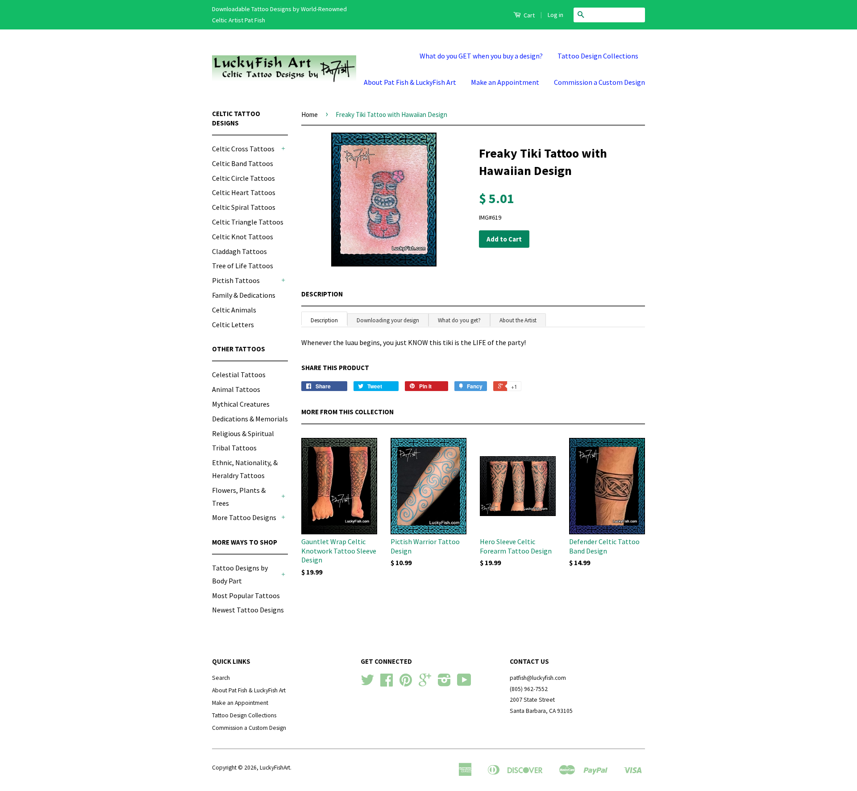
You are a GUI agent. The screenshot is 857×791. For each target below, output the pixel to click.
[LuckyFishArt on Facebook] (386, 683)
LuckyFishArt (275, 767)
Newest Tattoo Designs (248, 609)
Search (221, 678)
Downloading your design (388, 320)
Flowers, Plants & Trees (239, 497)
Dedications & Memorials (250, 418)
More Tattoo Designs (244, 517)
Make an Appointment (505, 82)
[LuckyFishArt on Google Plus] (425, 683)
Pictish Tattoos (236, 280)
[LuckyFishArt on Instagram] (444, 683)
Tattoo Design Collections (597, 55)
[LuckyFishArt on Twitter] (367, 683)
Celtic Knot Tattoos (242, 236)
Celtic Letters (233, 324)
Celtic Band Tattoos (242, 163)
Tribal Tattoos (234, 447)
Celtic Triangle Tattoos (247, 221)
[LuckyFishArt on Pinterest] (405, 683)
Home (309, 114)
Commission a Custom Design (599, 82)
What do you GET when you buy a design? (481, 55)
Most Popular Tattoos (246, 595)
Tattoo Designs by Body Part (240, 574)
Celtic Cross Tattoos (243, 148)
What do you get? (459, 320)
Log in (555, 15)
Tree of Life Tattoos (242, 265)
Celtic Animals (234, 309)
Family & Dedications (243, 295)
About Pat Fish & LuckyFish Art (410, 82)
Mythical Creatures (241, 404)
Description (322, 294)
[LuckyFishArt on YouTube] (464, 683)
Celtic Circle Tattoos (243, 178)
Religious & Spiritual (243, 433)
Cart (528, 15)
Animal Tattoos (236, 389)
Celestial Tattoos (239, 374)
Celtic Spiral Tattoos (243, 207)
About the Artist (518, 320)
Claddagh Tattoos (239, 251)
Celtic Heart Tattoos (243, 192)
